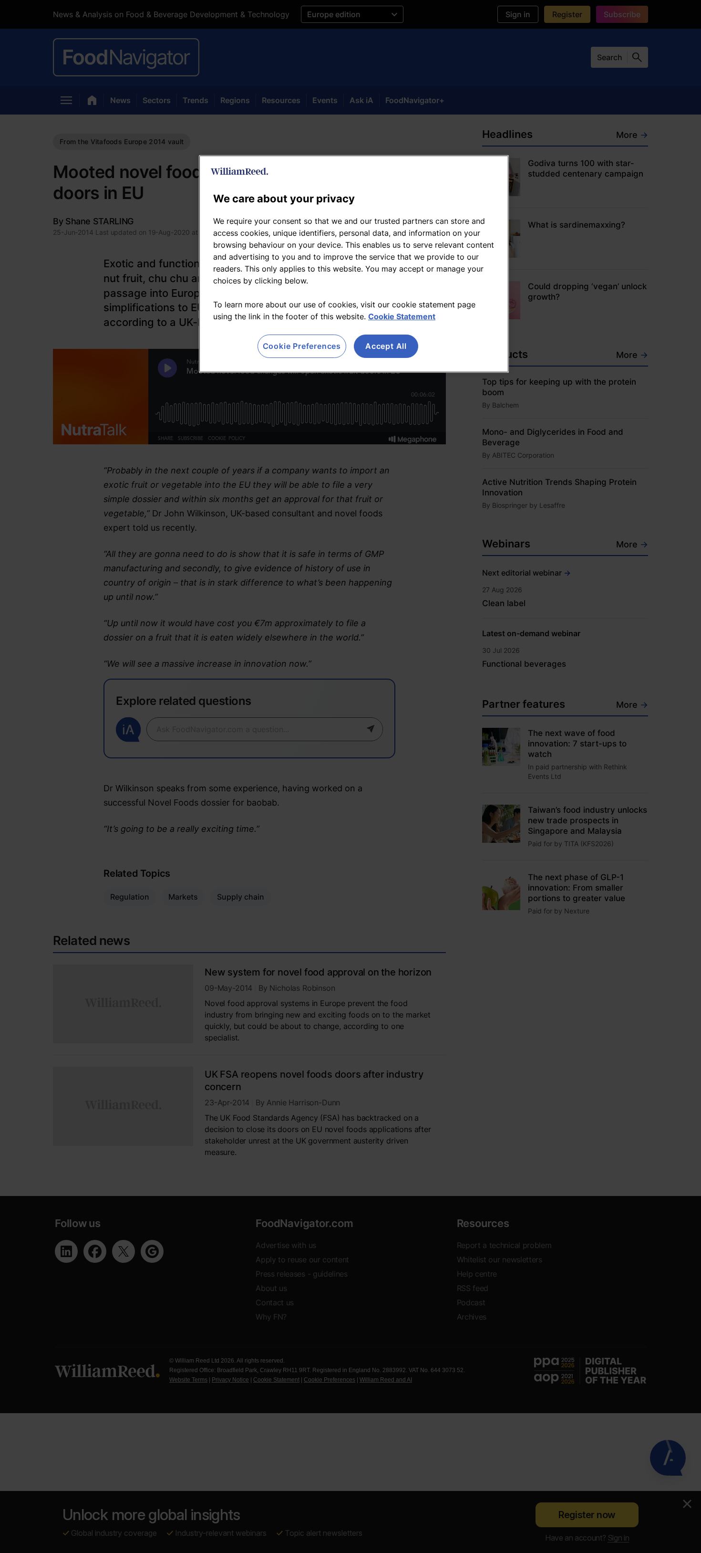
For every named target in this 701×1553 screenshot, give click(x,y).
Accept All (386, 346)
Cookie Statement (401, 316)
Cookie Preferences (302, 346)
